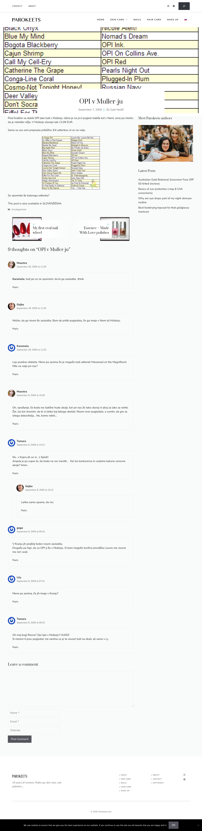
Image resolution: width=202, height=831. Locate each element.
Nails (137, 19)
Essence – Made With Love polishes (94, 230)
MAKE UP (125, 791)
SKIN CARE (126, 779)
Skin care (117, 19)
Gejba (20, 304)
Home (124, 775)
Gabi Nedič (117, 109)
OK (173, 825)
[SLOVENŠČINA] (185, 19)
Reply (15, 287)
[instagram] (168, 6)
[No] (198, 825)
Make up (172, 19)
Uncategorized (18, 209)
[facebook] (174, 6)
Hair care (154, 19)
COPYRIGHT (158, 783)
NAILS (123, 783)
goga (20, 528)
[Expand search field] (184, 6)
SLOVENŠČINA (52, 203)
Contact (17, 6)
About (32, 6)
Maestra (22, 263)
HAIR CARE (126, 787)
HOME (100, 19)
